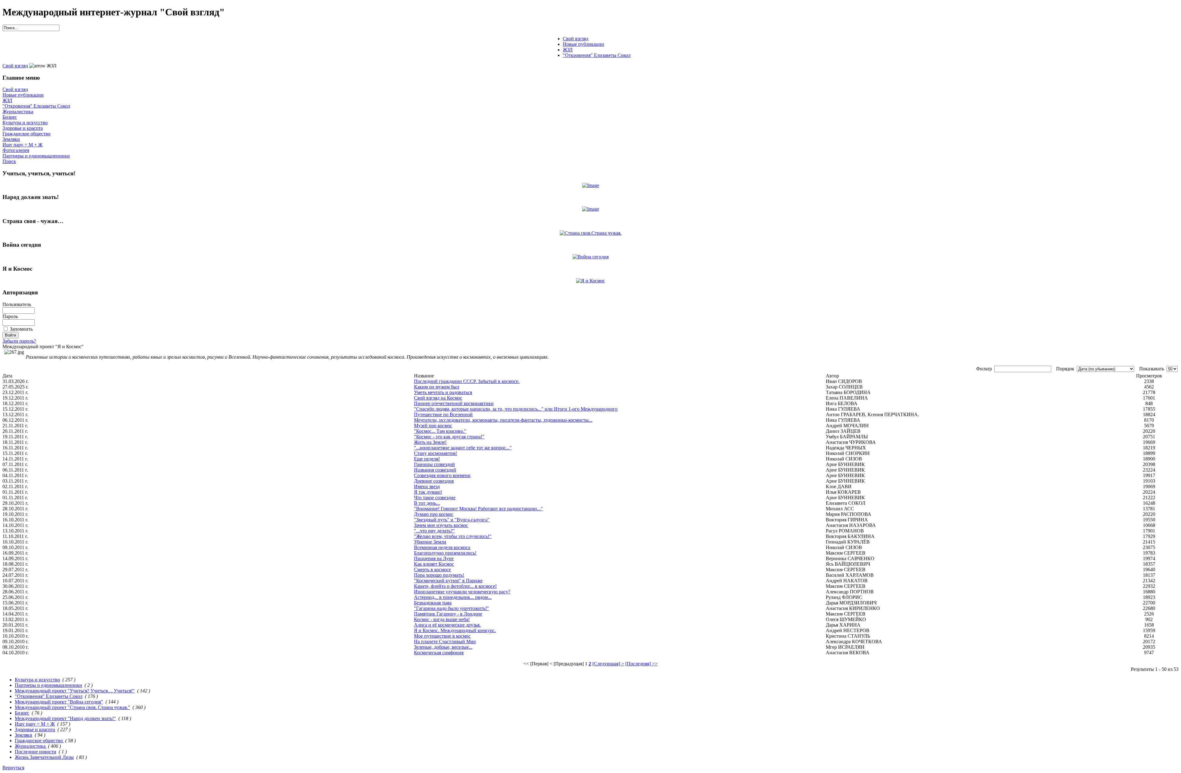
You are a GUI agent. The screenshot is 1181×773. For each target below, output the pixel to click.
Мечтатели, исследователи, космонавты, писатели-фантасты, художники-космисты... (503, 420)
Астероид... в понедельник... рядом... (452, 597)
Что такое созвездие (434, 497)
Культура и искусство (25, 122)
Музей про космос (433, 425)
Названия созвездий (435, 469)
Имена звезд (427, 486)
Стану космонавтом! (435, 453)
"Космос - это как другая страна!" (449, 436)
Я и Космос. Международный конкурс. (455, 630)
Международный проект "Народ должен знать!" (65, 718)
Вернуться (13, 767)
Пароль (10, 316)
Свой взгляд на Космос (438, 397)
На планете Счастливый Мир (445, 641)
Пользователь (16, 304)
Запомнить (21, 329)
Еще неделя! (427, 458)
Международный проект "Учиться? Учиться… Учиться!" (75, 690)
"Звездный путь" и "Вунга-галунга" (452, 519)
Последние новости (35, 751)
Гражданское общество (26, 133)
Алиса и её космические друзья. (447, 625)
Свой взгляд (15, 65)
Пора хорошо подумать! (439, 575)
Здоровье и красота (22, 128)
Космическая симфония (438, 652)
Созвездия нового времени (442, 475)
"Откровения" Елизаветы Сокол (36, 106)
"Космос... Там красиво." (440, 431)
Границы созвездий (434, 464)
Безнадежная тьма (432, 602)
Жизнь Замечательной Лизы (44, 757)
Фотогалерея (15, 150)
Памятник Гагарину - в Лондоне (448, 613)
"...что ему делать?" (434, 530)
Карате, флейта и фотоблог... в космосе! (455, 586)
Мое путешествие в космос (442, 636)
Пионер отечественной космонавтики (454, 403)
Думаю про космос (433, 514)
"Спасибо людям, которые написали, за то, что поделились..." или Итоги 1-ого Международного (516, 409)
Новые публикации (23, 95)
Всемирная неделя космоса (442, 547)
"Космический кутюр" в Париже (448, 580)
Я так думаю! (428, 492)
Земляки (11, 139)
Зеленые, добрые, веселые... (443, 647)
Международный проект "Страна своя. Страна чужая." (72, 707)
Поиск (9, 161)
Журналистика (17, 111)
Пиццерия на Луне (434, 558)
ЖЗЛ (7, 100)
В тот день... (427, 503)
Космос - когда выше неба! (442, 619)
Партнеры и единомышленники (36, 155)
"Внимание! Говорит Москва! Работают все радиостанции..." (478, 508)
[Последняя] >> (641, 663)
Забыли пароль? (19, 341)
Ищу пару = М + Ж (22, 144)
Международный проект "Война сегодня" (59, 701)
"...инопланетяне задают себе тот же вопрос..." (463, 447)
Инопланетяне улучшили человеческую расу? (462, 591)
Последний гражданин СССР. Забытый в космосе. (466, 381)
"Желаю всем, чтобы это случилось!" (452, 536)
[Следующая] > (608, 663)
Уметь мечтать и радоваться (443, 392)
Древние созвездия (434, 481)
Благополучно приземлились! (445, 553)
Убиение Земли (430, 541)
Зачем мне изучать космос (441, 525)
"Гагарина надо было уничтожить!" (451, 608)
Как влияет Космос (434, 564)
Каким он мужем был (436, 386)
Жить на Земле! (430, 442)
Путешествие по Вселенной (443, 414)
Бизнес (9, 117)
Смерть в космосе (432, 569)
